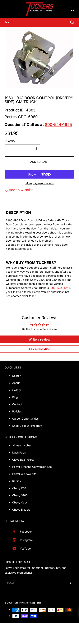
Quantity (10, 140)
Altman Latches (22, 445)
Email (11, 583)
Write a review (39, 339)
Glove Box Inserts (23, 459)
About (16, 382)
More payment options (40, 183)
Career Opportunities (25, 418)
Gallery (16, 390)
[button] (9, 9)
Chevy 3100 (20, 495)
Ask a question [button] (39, 349)
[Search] (70, 22)
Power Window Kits (24, 473)
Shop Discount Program (27, 425)
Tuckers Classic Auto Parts (27, 602)
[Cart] (70, 9)
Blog (15, 397)
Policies (17, 411)
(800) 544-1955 (59, 287)
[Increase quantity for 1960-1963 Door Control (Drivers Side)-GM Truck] (36, 149)
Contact (17, 404)
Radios (16, 481)
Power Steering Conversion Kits (32, 466)
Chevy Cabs (20, 502)
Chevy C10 (19, 488)
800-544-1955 (58, 124)
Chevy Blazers (21, 509)
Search (16, 375)
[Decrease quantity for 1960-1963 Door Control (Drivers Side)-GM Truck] (9, 149)
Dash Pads (19, 452)
